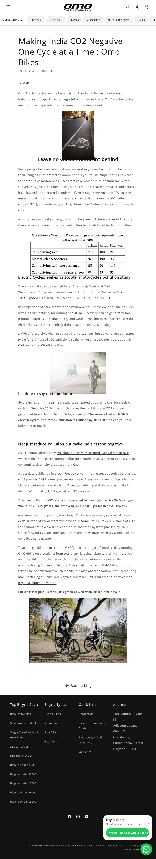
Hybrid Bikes (52, 714)
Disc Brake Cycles (21, 755)
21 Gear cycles (19, 746)
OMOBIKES (39, 845)
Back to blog (81, 685)
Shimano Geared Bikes (25, 723)
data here (54, 219)
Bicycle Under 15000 (23, 801)
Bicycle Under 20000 (23, 792)
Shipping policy (137, 845)
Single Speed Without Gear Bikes (24, 734)
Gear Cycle (51, 741)
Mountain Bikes (54, 723)
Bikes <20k (36, 20)
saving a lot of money (74, 99)
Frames (74, 20)
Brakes (141, 20)
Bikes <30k (56, 20)
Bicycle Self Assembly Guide (93, 725)
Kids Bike (50, 732)
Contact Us (86, 714)
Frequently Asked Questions (90, 740)
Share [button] (26, 82)
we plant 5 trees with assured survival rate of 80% (93, 453)
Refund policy (77, 845)
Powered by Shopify (56, 845)
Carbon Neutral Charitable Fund (42, 345)
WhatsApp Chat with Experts (128, 832)
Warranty (85, 751)
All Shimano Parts (118, 20)
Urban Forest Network (71, 473)
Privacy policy (96, 845)
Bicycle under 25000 (23, 783)
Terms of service (116, 845)
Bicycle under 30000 (23, 774)
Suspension (93, 20)
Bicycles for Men (20, 714)
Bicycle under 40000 (23, 765)
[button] (8, 7)
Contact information (135, 849)
